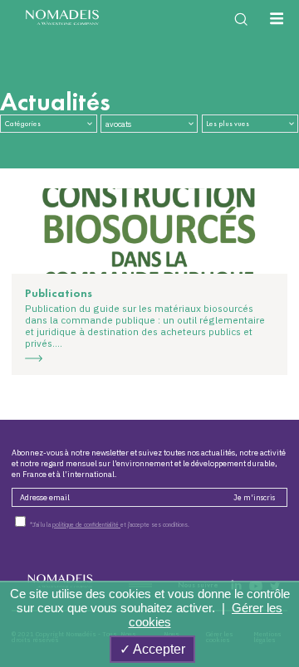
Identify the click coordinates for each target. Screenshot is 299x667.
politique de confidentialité (86, 524)
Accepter (157, 649)
